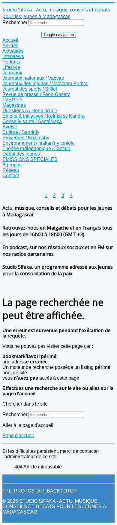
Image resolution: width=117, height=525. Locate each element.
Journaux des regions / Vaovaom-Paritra (45, 83)
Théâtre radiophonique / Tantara (36, 148)
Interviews (13, 56)
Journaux (12, 72)
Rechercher (14, 22)
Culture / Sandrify (20, 132)
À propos (12, 164)
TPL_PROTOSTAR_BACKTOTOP (39, 490)
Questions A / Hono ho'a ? (29, 110)
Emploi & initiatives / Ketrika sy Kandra (43, 116)
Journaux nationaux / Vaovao (33, 78)
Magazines (14, 105)
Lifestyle (11, 67)
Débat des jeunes (21, 153)
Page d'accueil (18, 435)
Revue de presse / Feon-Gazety (36, 94)
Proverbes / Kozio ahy (25, 137)
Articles (10, 45)
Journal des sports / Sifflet (29, 88)
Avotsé (9, 126)
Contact (10, 175)
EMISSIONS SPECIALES (30, 159)
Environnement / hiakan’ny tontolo (38, 143)
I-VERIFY (12, 99)
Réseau (10, 170)
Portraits (11, 61)
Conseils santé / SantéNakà (32, 121)
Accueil (10, 40)
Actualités (12, 51)
